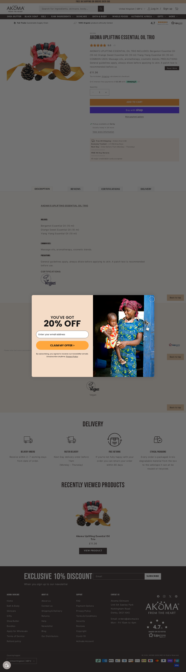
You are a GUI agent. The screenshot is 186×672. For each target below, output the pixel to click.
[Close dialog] (151, 299)
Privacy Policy (72, 356)
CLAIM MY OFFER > (62, 345)
